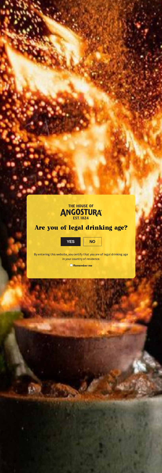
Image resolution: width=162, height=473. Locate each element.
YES (70, 241)
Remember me (82, 265)
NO (92, 241)
